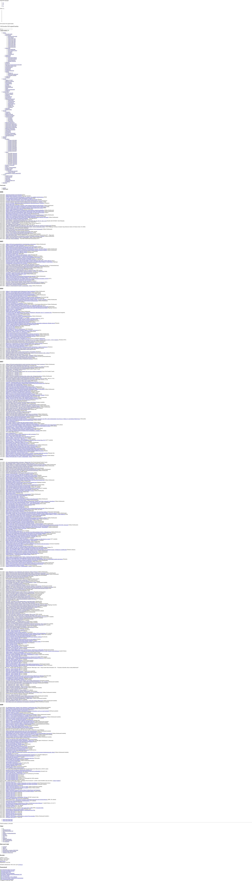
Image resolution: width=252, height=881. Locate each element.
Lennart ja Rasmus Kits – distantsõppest (14, 772)
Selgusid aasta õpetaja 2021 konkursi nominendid (16, 610)
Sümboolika (7, 48)
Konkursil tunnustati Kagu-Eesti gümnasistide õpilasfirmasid (18, 635)
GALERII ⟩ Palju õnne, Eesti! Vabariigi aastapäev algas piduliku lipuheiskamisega (23, 680)
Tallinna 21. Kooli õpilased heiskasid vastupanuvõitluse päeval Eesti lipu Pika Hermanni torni (25, 383)
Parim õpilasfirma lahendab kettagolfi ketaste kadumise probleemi (19, 640)
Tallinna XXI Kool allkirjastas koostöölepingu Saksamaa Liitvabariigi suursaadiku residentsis (25, 236)
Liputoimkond (11, 54)
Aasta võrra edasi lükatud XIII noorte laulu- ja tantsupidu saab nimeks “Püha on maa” (23, 615)
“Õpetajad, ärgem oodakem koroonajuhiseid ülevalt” (16, 746)
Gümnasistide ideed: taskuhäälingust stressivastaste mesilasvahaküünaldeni (21, 732)
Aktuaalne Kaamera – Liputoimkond (13, 309)
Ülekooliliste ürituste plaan (10, 65)
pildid (31, 807)
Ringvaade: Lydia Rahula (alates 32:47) (14, 530)
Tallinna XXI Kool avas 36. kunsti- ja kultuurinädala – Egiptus (19, 566)
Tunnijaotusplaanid (9, 116)
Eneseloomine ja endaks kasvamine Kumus (15, 809)
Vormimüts (10, 51)
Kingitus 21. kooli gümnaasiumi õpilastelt (14, 713)
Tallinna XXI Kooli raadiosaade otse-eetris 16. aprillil (17, 786)
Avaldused (7, 77)
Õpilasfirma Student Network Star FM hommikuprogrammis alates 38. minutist (22, 575)
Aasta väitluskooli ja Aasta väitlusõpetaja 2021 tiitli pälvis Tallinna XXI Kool (22, 571)
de (3, 4)
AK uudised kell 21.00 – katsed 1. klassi (14, 684)
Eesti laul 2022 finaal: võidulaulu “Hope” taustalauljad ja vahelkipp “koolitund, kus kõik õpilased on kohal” (28, 539)
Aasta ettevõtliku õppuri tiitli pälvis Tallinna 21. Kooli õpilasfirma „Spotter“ (21, 582)
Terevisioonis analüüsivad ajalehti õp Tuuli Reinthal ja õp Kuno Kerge (20, 379)
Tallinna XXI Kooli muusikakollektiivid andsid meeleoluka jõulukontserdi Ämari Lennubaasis (25, 364)
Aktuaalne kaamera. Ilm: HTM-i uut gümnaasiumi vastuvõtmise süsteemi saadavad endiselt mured (26, 206)
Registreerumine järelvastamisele (9, 851)
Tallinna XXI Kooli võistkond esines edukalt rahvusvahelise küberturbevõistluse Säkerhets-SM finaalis (27, 217)
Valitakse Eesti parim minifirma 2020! (13, 764)
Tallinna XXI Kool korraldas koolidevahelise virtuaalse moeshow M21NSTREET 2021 (24, 692)
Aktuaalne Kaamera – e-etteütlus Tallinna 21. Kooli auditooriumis (19, 427)
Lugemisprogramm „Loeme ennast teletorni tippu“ (16, 500)
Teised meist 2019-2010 (8, 819)
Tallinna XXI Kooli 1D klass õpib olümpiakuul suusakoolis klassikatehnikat (21, 535)
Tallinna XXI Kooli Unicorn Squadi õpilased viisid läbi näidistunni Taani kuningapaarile (24, 229)
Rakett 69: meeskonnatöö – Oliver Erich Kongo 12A (17, 443)
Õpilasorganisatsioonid (10, 89)
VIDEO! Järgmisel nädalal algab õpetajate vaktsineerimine (18, 691)
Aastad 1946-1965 (12, 42)
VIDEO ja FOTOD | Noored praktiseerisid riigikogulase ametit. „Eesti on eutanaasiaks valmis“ (25, 226)
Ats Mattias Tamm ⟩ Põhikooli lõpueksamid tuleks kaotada (18, 416)
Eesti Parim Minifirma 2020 (11, 765)
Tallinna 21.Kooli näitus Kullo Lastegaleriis (15, 245)
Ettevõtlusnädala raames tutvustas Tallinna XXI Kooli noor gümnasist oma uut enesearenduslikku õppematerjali (29, 733)
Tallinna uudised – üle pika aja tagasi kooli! (15, 652)
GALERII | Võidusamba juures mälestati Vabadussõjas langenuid (19, 358)
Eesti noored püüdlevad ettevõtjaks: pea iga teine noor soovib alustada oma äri (22, 484)
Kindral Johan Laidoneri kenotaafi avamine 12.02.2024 (17, 344)
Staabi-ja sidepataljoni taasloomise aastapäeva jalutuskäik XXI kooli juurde (21, 298)
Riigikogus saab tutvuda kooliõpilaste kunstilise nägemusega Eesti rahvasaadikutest (23, 283)
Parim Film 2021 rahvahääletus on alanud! (14, 671)
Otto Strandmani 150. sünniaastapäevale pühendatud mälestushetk (19, 256)
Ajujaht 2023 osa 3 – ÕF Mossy (12, 372)
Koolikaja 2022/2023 (12, 143)
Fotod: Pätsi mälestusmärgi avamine (13, 471)
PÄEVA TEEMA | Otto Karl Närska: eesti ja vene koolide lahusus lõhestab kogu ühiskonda (25, 675)
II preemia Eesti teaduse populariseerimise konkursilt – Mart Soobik (20, 718)
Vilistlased (7, 62)
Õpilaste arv (10, 73)
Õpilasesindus (11, 100)
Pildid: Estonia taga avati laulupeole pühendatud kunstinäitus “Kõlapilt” (20, 393)
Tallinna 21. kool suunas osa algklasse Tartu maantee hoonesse (19, 316)
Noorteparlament (11, 101)
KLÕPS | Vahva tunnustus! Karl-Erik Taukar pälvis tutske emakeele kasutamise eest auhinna (25, 366)
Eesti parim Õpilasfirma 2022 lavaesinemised (15, 507)
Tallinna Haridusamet (7, 839)
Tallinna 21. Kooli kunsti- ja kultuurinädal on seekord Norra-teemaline (20, 816)
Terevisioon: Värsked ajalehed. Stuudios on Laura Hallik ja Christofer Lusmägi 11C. (23, 318)
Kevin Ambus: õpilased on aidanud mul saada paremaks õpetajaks (19, 422)
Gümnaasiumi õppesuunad (10, 123)
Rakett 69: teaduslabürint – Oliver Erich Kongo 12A (16, 451)
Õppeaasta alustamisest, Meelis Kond (13, 745)
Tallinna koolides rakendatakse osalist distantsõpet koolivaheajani (19, 741)
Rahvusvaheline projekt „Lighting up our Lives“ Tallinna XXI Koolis (20, 463)
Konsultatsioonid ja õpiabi (10, 134)
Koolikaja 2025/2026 (12, 140)
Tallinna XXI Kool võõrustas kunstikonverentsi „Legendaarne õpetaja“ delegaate (22, 335)
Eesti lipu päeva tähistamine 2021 (13, 628)
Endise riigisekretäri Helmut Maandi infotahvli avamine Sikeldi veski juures (21, 388)
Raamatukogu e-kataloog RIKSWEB (13, 173)
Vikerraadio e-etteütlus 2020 (11, 798)
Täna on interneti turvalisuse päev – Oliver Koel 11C (17, 438)
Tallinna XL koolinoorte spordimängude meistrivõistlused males (19, 520)
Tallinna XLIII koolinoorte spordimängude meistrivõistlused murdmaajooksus (22, 300)
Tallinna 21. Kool (9, 80)
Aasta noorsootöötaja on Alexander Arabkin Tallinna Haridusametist (20, 695)
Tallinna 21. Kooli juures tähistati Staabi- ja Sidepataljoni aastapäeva (20, 722)
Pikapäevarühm (8, 109)
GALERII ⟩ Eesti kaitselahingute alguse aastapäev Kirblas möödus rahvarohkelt (22, 348)
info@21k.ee (2, 861)
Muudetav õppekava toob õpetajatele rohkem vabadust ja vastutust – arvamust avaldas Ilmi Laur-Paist (27, 453)
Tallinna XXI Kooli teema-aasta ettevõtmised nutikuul (17, 277)
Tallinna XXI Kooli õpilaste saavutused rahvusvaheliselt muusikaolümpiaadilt (22, 498)
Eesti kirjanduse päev (10, 228)
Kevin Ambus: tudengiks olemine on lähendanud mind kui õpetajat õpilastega (22, 423)
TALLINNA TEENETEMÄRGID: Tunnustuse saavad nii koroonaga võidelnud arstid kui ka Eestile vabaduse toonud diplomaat (32, 651)
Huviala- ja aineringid (9, 165)
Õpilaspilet (7, 108)
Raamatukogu (8, 86)
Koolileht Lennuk (9, 168)
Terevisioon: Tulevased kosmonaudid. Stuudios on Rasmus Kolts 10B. (20, 319)
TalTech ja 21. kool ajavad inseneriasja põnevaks (16, 589)
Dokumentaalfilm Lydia (11, 529)
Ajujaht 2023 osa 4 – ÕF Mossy (12, 370)
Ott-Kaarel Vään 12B (10, 781)
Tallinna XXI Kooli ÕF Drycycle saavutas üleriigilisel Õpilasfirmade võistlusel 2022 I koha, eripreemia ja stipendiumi (30, 501)
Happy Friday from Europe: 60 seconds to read (15, 773)
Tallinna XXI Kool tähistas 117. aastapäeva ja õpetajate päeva (18, 735)
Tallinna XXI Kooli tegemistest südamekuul (15, 510)
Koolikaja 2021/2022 (12, 145)
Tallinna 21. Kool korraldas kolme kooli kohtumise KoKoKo (18, 292)
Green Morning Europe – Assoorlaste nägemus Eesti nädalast (18, 411)
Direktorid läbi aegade (12, 36)
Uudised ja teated (8, 175)
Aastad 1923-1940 (12, 39)
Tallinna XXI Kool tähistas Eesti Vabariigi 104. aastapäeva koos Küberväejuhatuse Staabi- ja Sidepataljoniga (28, 532)
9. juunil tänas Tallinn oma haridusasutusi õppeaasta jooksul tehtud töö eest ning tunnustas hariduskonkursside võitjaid (30, 752)
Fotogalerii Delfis (39, 807)
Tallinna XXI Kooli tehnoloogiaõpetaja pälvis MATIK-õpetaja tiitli (19, 247)
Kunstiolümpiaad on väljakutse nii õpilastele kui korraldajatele (18, 489)
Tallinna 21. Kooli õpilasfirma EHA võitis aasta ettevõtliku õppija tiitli (20, 721)
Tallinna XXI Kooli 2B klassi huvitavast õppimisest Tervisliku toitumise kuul (22, 552)
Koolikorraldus (6, 91)
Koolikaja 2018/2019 (12, 148)
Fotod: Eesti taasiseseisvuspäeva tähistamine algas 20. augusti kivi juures (21, 270)
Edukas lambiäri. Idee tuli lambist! (13, 759)
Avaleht (4, 188)
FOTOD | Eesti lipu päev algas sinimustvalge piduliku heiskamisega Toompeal (22, 398)
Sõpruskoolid (8, 68)
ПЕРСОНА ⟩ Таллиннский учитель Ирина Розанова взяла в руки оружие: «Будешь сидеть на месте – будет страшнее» (32, 339)
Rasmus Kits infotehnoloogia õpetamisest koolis (16, 748)
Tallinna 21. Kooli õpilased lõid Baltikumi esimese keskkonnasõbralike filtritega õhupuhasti (25, 450)
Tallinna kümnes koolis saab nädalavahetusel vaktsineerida (18, 596)
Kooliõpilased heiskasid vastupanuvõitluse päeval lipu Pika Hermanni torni (21, 482)
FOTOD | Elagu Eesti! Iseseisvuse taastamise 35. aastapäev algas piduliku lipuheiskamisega (25, 197)
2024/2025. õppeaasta (12, 154)
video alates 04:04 (25, 807)
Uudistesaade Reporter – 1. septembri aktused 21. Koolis (17, 621)
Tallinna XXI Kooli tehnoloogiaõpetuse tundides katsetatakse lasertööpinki (21, 714)
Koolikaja (7, 139)
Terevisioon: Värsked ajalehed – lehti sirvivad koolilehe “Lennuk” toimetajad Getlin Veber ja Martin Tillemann (29, 260)
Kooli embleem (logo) (12, 50)
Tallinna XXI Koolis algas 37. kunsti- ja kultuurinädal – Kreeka (19, 456)
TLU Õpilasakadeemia (7, 840)
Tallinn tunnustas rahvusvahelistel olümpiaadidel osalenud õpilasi (19, 267)
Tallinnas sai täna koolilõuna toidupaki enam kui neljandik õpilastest (20, 791)
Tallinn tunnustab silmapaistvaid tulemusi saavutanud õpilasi (18, 487)
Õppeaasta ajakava (9, 94)
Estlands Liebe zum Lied (11, 590)
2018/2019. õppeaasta (12, 161)
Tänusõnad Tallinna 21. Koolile (12, 712)
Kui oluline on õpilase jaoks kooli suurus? (14, 317)
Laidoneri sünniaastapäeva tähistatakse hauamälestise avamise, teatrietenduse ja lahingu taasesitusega (26, 346)
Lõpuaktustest (9, 753)
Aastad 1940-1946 (12, 41)
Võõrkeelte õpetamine (9, 115)
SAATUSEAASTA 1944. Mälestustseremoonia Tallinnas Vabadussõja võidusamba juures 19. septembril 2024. (29, 312)
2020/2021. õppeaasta (12, 159)
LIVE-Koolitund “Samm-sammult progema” (15, 767)
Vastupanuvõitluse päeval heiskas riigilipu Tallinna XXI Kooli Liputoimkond (22, 737)
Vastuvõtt (4, 136)
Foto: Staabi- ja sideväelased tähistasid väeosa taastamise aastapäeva (20, 727)
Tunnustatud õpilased (12, 57)
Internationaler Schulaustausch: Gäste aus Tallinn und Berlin (18, 213)
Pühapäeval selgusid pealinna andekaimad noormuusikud (17, 622)
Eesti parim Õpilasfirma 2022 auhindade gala (15, 506)
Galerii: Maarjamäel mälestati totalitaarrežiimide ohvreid (17, 322)
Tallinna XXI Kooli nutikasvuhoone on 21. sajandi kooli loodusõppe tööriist (21, 476)
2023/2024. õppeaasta (12, 155)
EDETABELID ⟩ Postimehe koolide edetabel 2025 (16, 219)
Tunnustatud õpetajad (12, 58)
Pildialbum (5, 182)
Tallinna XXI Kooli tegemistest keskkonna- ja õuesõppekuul (18, 494)
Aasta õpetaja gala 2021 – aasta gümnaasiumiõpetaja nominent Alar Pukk (21, 599)
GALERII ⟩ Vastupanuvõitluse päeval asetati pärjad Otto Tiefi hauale (20, 264)
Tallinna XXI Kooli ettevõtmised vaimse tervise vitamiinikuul (18, 516)
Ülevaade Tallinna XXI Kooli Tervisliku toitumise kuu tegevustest (19, 546)
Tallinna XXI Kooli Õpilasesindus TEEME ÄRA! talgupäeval (19, 653)
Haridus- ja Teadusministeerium (9, 833)
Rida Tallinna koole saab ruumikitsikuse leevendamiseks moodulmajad (20, 701)
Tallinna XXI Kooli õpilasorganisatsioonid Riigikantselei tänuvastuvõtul (21, 276)
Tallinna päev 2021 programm (12, 645)
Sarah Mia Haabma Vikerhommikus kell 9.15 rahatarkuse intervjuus (20, 758)
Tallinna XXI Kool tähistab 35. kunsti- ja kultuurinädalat (17, 609)
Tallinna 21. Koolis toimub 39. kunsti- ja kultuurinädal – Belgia (19, 285)
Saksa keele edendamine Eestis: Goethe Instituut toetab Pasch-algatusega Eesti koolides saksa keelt (26, 455)
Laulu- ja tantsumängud (11, 421)
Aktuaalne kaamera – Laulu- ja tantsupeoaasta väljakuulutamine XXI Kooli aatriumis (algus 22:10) (26, 616)
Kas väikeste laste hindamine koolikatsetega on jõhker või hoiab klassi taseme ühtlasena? (24, 803)
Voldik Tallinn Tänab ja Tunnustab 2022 (14, 491)
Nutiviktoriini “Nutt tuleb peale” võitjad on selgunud (16, 647)
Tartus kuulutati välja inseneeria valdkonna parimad (16, 251)
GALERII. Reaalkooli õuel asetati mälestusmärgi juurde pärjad (19, 349)
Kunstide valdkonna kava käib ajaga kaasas (15, 354)
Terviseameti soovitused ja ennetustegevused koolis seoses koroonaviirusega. (31, 799)
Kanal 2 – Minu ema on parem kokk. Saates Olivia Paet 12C (18, 436)
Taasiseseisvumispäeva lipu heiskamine (14, 194)
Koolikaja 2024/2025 (12, 141)
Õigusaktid (5, 835)
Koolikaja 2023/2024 (12, 142)
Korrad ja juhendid (9, 93)
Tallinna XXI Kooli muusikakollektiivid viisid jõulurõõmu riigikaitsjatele (21, 244)
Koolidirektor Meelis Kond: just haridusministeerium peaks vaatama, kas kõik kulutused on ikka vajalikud (28, 352)
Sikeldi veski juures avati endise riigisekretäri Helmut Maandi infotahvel (21, 386)
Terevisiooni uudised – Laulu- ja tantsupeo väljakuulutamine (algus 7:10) (21, 617)
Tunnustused (7, 56)
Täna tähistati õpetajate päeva (12, 301)
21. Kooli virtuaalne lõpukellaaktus (13, 760)
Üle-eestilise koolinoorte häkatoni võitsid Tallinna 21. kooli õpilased (20, 591)
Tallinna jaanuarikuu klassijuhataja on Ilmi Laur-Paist (17, 687)
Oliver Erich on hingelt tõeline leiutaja (14, 435)
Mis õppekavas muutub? (11, 493)
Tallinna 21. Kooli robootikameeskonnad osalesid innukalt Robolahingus (21, 294)
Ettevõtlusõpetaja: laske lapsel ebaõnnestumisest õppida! (17, 749)
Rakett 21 (7, 166)
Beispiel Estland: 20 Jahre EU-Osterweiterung (15, 329)
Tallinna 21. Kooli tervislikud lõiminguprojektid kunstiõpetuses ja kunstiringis (22, 560)
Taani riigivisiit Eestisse (10, 230)
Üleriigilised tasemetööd (10, 129)
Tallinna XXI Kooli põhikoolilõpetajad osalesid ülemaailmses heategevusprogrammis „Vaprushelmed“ (27, 527)
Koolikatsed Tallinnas (10, 805)
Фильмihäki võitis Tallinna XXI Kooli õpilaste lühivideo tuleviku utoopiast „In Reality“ (24, 534)
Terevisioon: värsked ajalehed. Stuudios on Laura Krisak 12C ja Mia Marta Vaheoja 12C (24, 305)
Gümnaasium (10, 121)
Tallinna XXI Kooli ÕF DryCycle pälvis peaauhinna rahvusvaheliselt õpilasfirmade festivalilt (25, 508)
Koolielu (4, 138)
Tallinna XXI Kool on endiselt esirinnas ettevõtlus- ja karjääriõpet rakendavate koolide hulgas (25, 465)
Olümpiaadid (8, 130)
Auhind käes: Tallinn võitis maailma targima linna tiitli (17, 726)
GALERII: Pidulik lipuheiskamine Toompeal (15, 679)
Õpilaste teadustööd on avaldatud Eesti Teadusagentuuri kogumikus (20, 755)
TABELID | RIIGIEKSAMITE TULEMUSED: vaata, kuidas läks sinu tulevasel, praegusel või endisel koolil (28, 225)
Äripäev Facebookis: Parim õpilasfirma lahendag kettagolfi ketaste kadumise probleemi (24, 636)
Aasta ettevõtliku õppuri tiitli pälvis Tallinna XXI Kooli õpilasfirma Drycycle (21, 444)
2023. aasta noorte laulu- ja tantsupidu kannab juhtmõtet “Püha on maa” (20, 614)
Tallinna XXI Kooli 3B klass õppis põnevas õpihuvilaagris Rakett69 (20, 468)
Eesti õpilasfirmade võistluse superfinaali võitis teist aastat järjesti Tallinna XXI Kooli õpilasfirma (26, 633)
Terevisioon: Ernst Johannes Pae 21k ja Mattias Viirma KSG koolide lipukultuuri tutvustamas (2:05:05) (27, 278)
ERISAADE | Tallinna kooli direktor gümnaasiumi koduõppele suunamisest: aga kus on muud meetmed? (27, 711)
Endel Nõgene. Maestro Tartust (12, 275)
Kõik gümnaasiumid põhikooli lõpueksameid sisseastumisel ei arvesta (20, 293)
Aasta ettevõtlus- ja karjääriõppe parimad (14, 583)
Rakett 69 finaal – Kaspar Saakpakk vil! (14, 620)
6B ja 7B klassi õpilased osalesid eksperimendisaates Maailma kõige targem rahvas (23, 606)
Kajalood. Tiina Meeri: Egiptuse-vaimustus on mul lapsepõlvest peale (20, 593)
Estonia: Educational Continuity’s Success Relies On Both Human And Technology (23, 790)
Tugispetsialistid (8, 83)
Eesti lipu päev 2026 (10, 204)
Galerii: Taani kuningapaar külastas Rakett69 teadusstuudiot (18, 231)
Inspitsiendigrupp (11, 103)
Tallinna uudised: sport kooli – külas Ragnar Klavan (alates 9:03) (19, 408)
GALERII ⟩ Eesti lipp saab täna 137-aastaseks (15, 629)
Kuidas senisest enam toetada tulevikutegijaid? (15, 577)
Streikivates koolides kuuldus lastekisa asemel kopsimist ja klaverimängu (21, 351)
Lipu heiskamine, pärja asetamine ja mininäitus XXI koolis (18, 338)
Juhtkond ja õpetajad (9, 81)
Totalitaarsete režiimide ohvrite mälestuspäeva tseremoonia (18, 320)
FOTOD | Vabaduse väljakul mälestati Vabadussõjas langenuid (19, 357)
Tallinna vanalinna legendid (11, 643)
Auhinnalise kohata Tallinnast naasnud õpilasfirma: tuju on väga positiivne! (21, 639)
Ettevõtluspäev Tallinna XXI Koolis (13, 481)
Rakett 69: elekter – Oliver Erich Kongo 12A (15, 437)
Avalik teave (7, 76)
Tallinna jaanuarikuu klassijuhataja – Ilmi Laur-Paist (16, 686)
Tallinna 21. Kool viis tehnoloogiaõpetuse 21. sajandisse (17, 715)
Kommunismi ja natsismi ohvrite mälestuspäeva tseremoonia (18, 391)
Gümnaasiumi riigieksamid (10, 126)
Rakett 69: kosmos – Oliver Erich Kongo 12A (15, 441)
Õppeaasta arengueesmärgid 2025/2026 (13, 64)
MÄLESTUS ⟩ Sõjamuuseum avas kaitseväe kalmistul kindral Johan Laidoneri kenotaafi (24, 343)
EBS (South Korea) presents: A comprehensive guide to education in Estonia (21, 356)
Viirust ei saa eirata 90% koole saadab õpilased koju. (17, 739)
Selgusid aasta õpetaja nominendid (13, 613)
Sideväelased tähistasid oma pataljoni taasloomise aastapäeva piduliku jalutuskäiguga (23, 297)
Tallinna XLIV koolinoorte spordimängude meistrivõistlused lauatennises (21, 216)
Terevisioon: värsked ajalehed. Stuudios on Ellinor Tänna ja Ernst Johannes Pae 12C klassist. (25, 282)
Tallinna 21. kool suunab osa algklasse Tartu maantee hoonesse (19, 392)
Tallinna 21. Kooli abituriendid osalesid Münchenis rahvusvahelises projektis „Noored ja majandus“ (26, 299)
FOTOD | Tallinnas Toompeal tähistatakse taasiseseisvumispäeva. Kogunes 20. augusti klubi (25, 271)
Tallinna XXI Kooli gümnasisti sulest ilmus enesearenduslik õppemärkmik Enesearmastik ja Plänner (26, 517)
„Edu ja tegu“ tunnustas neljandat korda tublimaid (16, 719)
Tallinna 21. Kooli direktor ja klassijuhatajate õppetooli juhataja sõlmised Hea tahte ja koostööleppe (26, 716)
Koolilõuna (7, 181)
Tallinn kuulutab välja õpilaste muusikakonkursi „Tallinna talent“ (19, 698)
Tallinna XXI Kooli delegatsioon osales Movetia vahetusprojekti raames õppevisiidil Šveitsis (25, 211)
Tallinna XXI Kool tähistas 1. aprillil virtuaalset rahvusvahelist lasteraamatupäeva (22, 664)
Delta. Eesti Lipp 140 (10, 327)
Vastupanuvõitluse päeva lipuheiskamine (14, 384)
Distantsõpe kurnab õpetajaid (12, 785)
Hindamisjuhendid (9, 114)
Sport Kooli (8, 600)
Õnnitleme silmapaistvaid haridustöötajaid (14, 619)
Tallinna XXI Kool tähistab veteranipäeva (14, 660)
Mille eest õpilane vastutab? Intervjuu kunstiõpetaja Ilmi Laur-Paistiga (20, 377)
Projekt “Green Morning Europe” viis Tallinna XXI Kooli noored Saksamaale (22, 470)
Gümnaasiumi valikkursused (11, 125)
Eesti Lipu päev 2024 (10, 326)
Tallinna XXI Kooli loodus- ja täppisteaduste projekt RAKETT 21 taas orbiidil (22, 734)
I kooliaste (10, 117)
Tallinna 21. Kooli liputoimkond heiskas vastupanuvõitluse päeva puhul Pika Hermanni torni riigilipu (27, 307)
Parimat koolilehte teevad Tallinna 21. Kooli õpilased (17, 747)
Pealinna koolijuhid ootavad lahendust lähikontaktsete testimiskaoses (20, 597)
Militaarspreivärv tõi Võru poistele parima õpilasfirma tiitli (18, 409)
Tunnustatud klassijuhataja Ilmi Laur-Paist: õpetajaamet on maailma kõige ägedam (23, 677)
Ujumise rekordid (11, 172)
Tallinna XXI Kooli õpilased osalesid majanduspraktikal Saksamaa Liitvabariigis (22, 333)
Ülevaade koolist (8, 34)
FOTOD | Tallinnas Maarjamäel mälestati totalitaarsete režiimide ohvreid (21, 324)
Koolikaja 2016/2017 (12, 151)
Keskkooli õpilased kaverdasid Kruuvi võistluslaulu (16, 804)
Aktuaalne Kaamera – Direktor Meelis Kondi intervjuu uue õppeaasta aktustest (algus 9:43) (24, 624)
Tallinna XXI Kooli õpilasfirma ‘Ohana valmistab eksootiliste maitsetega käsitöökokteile (24, 558)
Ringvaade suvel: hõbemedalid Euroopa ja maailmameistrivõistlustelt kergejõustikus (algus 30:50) (26, 623)
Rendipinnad (8, 69)
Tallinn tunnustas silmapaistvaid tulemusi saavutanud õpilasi (18, 485)
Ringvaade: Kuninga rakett (11, 235)
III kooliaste (10, 120)
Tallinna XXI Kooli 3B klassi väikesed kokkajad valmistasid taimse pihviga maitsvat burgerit (25, 562)
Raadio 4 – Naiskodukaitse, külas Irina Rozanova (16, 337)
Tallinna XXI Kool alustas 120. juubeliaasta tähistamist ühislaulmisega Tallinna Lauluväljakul (25, 389)
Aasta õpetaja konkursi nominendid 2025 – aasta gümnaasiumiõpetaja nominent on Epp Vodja (25, 265)
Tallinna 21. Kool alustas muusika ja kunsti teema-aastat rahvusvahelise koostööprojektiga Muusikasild (27, 306)
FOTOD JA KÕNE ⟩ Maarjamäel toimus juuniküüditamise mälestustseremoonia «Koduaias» (25, 203)
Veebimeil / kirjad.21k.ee (8, 852)
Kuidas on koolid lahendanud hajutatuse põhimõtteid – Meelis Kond (20, 740)
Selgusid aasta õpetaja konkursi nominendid (15, 612)
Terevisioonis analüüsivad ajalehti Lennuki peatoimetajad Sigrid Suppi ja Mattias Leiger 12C (25, 378)
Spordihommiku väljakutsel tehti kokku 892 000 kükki (17, 576)
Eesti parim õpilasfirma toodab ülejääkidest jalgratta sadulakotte (19, 504)
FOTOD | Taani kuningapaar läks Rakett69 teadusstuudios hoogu (19, 232)
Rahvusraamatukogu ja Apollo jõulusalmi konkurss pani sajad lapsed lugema (21, 246)
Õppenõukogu (8, 97)
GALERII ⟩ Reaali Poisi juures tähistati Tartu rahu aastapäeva (18, 281)
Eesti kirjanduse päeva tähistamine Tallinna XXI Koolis (17, 442)
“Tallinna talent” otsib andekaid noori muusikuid (16, 369)
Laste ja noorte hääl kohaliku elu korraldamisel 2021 (16, 594)
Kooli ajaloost (8, 35)
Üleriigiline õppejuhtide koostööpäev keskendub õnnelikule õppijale (20, 522)
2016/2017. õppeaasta (12, 163)
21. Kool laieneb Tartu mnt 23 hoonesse (14, 314)
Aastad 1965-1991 (12, 43)
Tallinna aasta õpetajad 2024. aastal (13, 311)
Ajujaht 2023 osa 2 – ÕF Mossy (12, 373)
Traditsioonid (8, 55)
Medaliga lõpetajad (12, 61)
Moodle (4, 847)
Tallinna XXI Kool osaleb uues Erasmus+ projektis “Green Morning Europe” (22, 550)
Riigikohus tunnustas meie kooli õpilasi (14, 813)
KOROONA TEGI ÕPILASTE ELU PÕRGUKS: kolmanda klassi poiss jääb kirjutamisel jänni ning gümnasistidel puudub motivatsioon (34, 559)
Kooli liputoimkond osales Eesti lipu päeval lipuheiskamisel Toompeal (20, 754)
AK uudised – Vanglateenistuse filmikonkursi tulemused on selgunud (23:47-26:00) (23, 656)
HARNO (4, 834)
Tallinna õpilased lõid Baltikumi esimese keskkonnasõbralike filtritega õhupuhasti (22, 449)
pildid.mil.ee (42, 338)
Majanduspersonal (9, 87)
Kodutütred (10, 107)
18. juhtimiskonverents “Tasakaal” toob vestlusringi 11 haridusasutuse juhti (21, 707)
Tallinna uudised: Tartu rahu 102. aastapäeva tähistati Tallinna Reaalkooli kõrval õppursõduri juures (26, 547)
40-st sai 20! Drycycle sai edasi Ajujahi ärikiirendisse (17, 495)
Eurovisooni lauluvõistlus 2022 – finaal (14, 496)
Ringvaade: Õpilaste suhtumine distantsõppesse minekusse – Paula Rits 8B (21, 540)
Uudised (4, 174)
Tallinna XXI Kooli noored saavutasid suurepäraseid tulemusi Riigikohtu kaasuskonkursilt (24, 563)
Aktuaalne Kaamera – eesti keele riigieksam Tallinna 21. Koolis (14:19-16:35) (22, 330)
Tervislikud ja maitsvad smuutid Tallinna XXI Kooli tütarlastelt (19, 561)
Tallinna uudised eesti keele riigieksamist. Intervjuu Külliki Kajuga (19, 420)
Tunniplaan (7, 112)
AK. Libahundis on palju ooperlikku (13, 224)
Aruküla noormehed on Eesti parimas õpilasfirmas (16, 632)
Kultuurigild (10, 104)
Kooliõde (7, 84)
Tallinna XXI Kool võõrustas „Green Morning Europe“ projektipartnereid (21, 404)
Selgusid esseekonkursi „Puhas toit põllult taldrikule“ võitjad (18, 254)
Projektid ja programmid (10, 133)
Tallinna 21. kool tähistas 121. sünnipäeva (14, 303)
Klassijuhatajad (8, 82)
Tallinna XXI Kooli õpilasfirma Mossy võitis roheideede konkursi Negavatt (21, 397)
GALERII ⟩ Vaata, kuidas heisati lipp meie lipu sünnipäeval (18, 399)
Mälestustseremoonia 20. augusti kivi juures (15, 269)
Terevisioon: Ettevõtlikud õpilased (13, 222)
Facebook (5, 846)
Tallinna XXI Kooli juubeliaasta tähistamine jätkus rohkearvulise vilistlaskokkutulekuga (24, 376)
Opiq (4, 836)
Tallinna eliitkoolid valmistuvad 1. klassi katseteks (16, 690)
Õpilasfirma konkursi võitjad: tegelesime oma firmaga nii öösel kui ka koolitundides (23, 771)
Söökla (6, 88)
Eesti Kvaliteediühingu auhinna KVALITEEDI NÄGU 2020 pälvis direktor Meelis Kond (24, 700)
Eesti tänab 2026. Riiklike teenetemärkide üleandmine (17, 218)
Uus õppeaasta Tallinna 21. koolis (13, 313)
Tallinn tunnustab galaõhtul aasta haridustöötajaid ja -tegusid (18, 595)
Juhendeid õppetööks (9, 135)
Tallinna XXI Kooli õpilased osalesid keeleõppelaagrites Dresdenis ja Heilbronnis (23, 266)
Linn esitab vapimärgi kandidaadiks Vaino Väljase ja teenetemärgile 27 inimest (22, 654)
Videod (6, 152)
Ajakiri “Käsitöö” (56, 780)
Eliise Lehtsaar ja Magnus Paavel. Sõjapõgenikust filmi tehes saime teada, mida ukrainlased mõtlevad (27, 511)
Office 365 (5, 849)
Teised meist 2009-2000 (8, 820)
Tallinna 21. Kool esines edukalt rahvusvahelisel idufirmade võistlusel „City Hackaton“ (24, 586)
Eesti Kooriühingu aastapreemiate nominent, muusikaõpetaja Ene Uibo (20, 810)
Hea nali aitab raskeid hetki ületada (13, 410)
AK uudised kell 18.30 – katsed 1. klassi (14, 685)
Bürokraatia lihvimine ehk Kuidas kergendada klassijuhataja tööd (19, 396)
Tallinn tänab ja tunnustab (11, 751)
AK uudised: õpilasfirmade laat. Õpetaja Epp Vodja (16, 537)
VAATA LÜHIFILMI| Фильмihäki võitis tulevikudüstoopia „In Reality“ (21, 536)
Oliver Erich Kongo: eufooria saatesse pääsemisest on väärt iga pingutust (21, 434)
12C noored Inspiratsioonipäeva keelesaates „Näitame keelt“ (18, 462)
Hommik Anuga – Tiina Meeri (12, 310)
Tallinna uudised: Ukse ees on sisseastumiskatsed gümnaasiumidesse (20, 542)
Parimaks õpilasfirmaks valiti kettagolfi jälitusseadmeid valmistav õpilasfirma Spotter (23, 634)
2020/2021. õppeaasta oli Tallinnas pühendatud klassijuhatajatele (19, 608)
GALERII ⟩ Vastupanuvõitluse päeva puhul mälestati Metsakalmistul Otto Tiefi (22, 382)
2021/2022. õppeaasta (12, 158)
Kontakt (4, 78)
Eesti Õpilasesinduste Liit (8, 831)
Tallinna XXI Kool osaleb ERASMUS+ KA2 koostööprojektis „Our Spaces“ (22, 683)
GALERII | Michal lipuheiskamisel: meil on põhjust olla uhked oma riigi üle (21, 199)
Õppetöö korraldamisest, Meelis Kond (14, 742)
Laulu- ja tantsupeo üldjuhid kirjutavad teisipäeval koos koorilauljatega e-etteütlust (23, 430)
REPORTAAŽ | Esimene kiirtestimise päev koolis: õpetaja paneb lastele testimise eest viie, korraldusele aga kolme (29, 587)
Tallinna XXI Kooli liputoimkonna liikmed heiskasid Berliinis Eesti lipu (20, 336)
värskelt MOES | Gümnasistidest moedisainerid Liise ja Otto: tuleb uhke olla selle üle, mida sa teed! (26, 220)
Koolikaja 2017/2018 (12, 149)
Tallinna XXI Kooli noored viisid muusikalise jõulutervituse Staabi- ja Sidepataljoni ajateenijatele (26, 573)
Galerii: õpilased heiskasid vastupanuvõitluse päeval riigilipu (18, 380)
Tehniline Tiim (11, 106)
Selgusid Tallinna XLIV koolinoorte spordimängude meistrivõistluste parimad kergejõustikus (25, 210)
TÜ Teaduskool (6, 841)
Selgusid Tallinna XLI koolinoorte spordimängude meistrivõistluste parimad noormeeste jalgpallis (26, 464)
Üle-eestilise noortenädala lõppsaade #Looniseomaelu (17, 709)
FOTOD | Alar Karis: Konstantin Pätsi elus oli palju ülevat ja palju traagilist (21, 475)
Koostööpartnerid (8, 67)
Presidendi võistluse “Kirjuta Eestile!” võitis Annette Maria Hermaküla (20, 602)
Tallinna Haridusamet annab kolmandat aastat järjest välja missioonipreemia (21, 731)
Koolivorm (7, 63)
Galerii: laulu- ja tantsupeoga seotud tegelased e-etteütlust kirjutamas (20, 429)
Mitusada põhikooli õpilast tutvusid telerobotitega (16, 417)
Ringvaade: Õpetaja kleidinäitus (12, 238)
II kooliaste (10, 119)
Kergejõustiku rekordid (12, 171)
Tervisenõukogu (8, 96)
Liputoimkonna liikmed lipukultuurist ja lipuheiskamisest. (17, 800)
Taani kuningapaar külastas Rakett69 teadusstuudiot (16, 233)
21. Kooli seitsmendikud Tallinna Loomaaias (15, 565)
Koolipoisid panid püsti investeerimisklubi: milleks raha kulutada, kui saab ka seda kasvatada (25, 212)
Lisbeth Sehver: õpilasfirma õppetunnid (14, 284)
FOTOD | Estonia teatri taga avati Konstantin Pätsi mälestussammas (20, 472)
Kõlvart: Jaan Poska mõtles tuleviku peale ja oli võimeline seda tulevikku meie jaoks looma (24, 548)
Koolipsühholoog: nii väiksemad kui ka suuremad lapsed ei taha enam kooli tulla (22, 553)
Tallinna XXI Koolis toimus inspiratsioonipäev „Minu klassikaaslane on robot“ (22, 415)
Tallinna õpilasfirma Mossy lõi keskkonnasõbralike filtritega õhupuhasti (20, 447)
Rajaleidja (5, 838)
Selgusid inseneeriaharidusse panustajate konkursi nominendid (18, 258)
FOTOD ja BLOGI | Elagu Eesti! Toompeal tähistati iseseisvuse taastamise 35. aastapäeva (24, 201)
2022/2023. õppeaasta (12, 156)
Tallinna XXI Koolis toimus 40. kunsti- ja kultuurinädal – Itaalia (19, 237)
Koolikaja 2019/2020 (12, 147)
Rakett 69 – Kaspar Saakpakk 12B (13, 630)
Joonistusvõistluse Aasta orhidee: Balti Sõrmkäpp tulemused (18, 509)
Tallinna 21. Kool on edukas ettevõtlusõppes (15, 725)
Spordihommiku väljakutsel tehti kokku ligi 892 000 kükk (18, 467)
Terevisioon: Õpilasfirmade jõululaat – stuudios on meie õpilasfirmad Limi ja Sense (23, 257)
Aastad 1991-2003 (12, 44)
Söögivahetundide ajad (10, 180)
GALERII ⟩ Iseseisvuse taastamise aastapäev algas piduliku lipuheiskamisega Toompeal (24, 200)
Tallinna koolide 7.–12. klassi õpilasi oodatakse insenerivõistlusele (19, 720)
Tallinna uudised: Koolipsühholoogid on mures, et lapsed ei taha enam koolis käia (23, 556)
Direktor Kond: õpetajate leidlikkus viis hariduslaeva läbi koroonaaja (20, 627)
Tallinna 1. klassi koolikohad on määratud (14, 209)
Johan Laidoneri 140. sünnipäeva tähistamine (15, 345)
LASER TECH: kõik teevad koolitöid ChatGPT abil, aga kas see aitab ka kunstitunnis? (24, 371)
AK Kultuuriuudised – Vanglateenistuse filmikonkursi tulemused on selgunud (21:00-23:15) (25, 658)
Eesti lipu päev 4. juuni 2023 (12, 401)
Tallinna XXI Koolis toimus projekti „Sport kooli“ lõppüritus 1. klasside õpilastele (23, 405)
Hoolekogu (7, 90)
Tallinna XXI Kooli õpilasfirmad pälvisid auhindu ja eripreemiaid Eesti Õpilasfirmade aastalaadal (26, 533)
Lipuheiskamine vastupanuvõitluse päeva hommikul (16, 263)
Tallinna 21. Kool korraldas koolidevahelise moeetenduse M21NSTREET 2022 (22, 519)
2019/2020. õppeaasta (12, 160)
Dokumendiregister (7, 829)
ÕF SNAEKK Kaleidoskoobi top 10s (14, 762)
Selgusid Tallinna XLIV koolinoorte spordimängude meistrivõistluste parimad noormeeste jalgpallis (26, 250)
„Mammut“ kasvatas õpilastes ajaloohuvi (14, 412)
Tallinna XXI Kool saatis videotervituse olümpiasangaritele (18, 541)
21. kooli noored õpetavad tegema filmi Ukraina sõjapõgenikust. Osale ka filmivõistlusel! (24, 515)
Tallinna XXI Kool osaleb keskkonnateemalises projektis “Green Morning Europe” (23, 502)
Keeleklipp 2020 (9, 766)
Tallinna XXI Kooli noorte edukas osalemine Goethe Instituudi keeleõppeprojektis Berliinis (25, 205)
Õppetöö (4, 110)
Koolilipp (10, 52)
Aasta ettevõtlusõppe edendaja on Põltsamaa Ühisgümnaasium (18, 724)
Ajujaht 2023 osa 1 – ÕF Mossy (12, 375)
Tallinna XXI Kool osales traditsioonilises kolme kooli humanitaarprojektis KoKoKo (23, 469)
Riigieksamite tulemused (13, 74)
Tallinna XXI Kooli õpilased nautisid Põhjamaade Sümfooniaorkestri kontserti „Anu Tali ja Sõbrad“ (26, 248)
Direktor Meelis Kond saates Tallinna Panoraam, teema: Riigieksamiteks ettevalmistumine (24, 665)
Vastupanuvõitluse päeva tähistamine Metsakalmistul (16, 385)
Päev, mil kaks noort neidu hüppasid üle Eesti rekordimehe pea (19, 697)
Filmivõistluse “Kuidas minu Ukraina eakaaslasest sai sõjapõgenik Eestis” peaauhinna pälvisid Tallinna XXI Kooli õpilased (31, 513)
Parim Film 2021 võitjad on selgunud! (13, 661)
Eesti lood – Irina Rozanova (11, 350)
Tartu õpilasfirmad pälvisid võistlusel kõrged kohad (16, 642)
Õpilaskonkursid (8, 176)
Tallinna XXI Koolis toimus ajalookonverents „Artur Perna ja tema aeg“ (21, 341)
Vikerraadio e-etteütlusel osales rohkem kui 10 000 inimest (18, 672)
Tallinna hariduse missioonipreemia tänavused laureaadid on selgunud (20, 708)
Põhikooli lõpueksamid (10, 128)
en (3, 2)
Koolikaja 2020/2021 (12, 146)
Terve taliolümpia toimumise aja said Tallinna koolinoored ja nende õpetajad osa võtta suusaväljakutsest (27, 526)
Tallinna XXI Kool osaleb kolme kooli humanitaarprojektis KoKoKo (20, 367)
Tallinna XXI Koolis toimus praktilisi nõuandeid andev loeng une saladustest (21, 414)
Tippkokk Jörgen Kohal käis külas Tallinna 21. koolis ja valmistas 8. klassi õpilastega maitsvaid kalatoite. (27, 543)
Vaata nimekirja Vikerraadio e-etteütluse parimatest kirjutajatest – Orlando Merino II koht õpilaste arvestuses (28, 425)
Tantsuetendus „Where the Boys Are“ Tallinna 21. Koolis (18, 331)
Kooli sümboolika (11, 49)
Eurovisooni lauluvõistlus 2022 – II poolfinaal (15, 497)
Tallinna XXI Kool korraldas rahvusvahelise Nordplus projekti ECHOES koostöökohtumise (25, 214)
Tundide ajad (8, 113)
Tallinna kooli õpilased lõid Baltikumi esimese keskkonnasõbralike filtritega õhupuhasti (24, 448)
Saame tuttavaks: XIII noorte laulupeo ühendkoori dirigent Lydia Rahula (21, 402)
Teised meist (7, 179)
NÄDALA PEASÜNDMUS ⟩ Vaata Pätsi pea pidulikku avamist (19, 474)
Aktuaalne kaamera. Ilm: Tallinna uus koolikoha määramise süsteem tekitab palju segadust (24, 207)
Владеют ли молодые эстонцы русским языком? (16, 332)
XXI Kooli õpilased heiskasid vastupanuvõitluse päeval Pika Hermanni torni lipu (22, 603)
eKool (4, 832)
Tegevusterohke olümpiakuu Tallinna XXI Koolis (16, 528)
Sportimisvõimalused (9, 70)
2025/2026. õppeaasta (12, 153)
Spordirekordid (8, 169)
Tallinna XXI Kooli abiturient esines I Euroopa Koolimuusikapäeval (20, 521)
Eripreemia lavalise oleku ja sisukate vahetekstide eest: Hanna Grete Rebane (21, 783)
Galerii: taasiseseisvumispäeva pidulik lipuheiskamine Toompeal (19, 198)
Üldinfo (4, 32)
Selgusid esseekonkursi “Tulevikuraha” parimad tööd (17, 580)
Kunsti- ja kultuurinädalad (10, 167)
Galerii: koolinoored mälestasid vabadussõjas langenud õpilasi (18, 279)
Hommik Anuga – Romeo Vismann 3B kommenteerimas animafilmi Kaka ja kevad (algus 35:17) (26, 440)
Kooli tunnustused (11, 60)
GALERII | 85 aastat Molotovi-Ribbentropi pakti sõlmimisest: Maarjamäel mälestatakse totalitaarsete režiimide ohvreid (30, 323)
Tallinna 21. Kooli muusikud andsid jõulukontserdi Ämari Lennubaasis (20, 291)
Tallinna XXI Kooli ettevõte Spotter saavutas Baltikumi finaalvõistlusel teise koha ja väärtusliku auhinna (27, 574)
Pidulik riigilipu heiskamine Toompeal (14, 195)
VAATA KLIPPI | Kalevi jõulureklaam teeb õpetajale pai (17, 365)
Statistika (7, 71)
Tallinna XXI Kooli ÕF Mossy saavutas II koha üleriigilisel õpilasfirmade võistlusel (23, 407)
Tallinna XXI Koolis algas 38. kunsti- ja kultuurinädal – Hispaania (19, 355)
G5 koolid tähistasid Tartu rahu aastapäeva (14, 545)
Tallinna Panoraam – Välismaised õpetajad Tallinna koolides (18, 554)
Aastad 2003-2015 (12, 45)
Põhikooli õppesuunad (10, 122)
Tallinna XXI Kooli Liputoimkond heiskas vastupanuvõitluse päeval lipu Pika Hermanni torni (25, 480)
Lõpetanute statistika (12, 75)
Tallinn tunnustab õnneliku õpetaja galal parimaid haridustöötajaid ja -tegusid (21, 607)
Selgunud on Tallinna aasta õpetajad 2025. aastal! (16, 273)
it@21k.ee (20, 864)
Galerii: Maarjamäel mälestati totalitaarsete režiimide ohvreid (18, 390)
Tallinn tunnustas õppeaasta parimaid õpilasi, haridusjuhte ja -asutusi (20, 490)
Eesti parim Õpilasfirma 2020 (12, 774)
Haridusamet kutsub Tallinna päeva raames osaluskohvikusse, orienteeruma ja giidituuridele (25, 649)
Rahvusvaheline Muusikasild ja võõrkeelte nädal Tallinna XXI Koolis (20, 478)
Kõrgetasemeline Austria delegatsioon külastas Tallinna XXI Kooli (19, 477)
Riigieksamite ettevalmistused (12, 757)
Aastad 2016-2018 (12, 47)
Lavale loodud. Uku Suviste (11, 761)
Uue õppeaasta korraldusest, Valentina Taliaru (15, 744)
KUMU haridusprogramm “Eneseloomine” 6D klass (16, 797)
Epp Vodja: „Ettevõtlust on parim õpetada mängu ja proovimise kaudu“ (20, 601)
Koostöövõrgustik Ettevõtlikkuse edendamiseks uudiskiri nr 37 (19, 770)
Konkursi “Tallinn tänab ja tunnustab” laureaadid (16, 403)
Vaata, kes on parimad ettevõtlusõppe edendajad (16, 584)
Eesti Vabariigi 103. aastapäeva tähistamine (15, 678)
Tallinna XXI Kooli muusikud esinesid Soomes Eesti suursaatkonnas (20, 342)
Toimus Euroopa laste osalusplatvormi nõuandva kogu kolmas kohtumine (21, 259)
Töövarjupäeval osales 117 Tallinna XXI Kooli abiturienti (18, 581)
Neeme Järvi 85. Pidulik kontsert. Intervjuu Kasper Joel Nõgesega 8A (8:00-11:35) (23, 488)
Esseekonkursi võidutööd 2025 (12, 253)
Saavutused (7, 178)
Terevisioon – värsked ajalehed (12, 223)
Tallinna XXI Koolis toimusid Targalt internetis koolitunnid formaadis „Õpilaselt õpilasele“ (24, 523)
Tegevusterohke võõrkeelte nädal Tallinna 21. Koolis (17, 296)
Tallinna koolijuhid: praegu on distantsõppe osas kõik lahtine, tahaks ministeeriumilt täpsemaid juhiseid (27, 588)
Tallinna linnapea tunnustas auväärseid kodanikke (16, 626)
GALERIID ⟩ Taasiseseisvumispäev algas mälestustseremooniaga (19, 272)
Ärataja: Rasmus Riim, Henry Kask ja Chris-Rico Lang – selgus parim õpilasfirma (23, 503)
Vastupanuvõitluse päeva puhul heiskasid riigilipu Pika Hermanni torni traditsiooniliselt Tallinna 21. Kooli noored (29, 261)
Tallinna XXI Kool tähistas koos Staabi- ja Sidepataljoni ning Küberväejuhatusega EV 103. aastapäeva (27, 681)
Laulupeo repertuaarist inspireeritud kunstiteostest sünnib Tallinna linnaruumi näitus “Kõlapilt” (25, 395)
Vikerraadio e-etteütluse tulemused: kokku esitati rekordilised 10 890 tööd (21, 428)
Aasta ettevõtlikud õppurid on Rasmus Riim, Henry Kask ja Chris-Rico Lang (22, 446)
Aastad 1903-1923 (12, 38)
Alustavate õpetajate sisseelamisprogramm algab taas (16, 304)
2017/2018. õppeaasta (12, 162)
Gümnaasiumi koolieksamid (11, 127)
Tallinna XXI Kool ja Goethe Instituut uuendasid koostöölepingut (19, 454)
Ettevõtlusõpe (8, 132)
